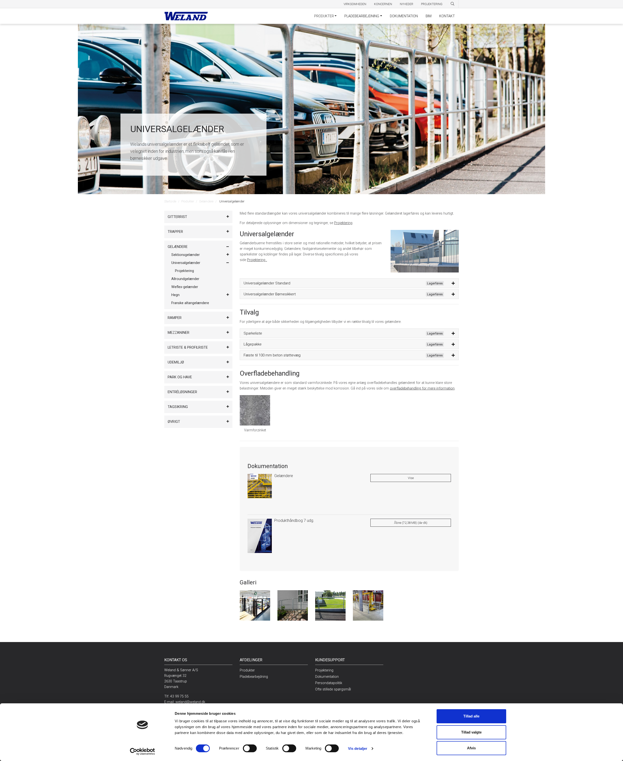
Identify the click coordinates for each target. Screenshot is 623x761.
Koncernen (383, 4)
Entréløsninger (182, 392)
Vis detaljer (357, 748)
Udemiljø (176, 362)
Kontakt (447, 16)
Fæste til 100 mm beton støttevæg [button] (343, 355)
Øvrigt (174, 422)
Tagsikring (178, 407)
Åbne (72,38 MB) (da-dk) (410, 523)
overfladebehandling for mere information (422, 388)
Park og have (180, 377)
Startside (170, 201)
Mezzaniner (178, 333)
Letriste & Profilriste (188, 347)
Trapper (175, 232)
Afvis (471, 748)
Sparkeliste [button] (343, 333)
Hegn (175, 295)
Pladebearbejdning (361, 16)
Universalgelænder (185, 263)
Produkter (324, 16)
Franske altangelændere (190, 303)
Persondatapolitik (328, 683)
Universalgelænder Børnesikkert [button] (343, 294)
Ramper (175, 318)
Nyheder (406, 4)
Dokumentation (404, 16)
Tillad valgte (471, 732)
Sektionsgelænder (185, 255)
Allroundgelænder (185, 279)
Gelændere (206, 201)
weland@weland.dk (190, 702)
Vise (411, 478)
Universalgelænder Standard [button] (343, 283)
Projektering (431, 4)
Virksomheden (355, 4)
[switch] (250, 748)
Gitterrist (177, 217)
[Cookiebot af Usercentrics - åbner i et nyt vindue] (142, 751)
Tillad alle (471, 716)
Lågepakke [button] (343, 344)
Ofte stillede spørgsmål (333, 689)
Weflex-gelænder (184, 287)
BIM (428, 16)
